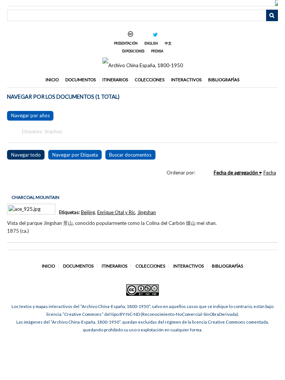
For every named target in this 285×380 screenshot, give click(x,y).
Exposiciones (133, 51)
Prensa (157, 51)
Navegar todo (26, 155)
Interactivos (186, 79)
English (151, 43)
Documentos (80, 79)
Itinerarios (115, 79)
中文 (168, 43)
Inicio (52, 79)
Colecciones (149, 79)
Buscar (272, 16)
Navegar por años (30, 115)
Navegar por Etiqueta (75, 155)
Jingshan (146, 212)
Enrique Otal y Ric (116, 212)
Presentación (126, 43)
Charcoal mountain (35, 197)
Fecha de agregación (236, 173)
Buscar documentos (130, 155)
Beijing (88, 212)
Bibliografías (223, 79)
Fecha (269, 173)
